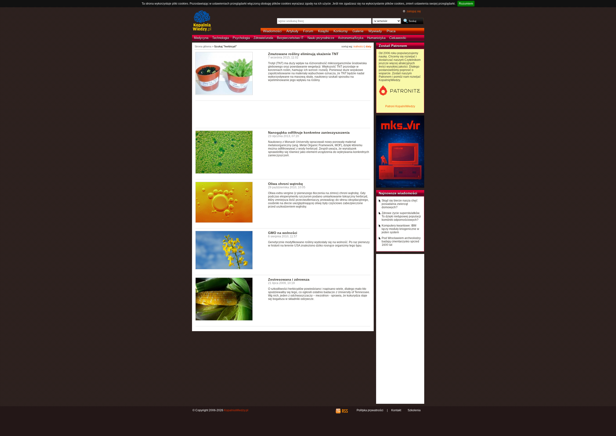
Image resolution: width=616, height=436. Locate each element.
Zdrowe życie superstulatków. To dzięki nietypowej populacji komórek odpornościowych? (401, 216)
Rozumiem (466, 3)
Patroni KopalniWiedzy (400, 106)
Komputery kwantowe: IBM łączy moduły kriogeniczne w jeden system (400, 229)
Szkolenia (414, 410)
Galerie (358, 31)
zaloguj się (414, 11)
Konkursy (341, 31)
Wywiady (375, 31)
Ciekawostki (397, 38)
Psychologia (241, 38)
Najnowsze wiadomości (398, 193)
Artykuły (292, 31)
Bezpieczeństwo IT (290, 38)
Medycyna (201, 38)
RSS (345, 411)
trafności (358, 46)
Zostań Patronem (393, 46)
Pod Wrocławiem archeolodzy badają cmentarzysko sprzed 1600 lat (401, 241)
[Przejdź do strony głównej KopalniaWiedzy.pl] (202, 21)
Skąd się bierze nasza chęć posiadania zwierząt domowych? (399, 204)
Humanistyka (376, 38)
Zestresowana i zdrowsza (288, 279)
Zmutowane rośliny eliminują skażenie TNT (303, 54)
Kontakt (396, 410)
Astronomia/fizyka (350, 38)
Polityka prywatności (370, 410)
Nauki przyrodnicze (321, 38)
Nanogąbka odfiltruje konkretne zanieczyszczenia (309, 132)
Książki (323, 31)
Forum (308, 31)
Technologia (220, 38)
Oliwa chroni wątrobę (285, 184)
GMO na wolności (282, 233)
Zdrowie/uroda (263, 38)
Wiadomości (272, 31)
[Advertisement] (283, 114)
